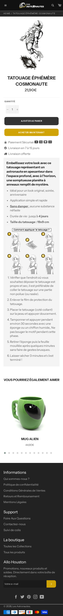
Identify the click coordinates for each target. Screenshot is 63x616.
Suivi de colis (12, 530)
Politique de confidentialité (21, 484)
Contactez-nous (15, 524)
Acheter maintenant (31, 132)
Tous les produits (14, 552)
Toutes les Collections (17, 546)
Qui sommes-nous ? (16, 479)
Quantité (9, 101)
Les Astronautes (21, 606)
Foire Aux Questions (17, 518)
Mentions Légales (15, 502)
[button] (5, 453)
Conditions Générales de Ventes (24, 490)
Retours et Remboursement (21, 496)
